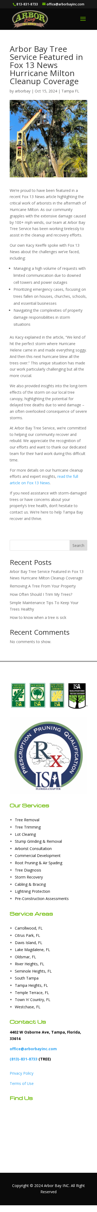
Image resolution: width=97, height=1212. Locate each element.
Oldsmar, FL (25, 956)
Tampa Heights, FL (31, 985)
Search (78, 545)
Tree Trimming (28, 827)
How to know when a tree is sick (38, 617)
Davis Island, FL (28, 942)
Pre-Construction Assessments (42, 898)
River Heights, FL (29, 963)
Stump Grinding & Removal (38, 841)
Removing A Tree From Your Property (43, 586)
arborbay (22, 91)
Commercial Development (38, 855)
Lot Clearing (25, 834)
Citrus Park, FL (27, 935)
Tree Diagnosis (28, 870)
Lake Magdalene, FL (32, 949)
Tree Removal (27, 819)
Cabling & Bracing (30, 884)
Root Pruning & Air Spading (38, 862)
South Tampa (27, 978)
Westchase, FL (27, 1006)
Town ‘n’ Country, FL (32, 999)
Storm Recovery (29, 877)
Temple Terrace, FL (32, 992)
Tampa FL (70, 91)
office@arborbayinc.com (33, 1048)
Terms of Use (22, 1083)
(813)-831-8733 (23, 1059)
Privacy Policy (21, 1073)
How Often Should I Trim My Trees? (41, 594)
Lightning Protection (32, 891)
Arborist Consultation (33, 848)
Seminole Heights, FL (33, 971)
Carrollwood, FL (29, 928)
